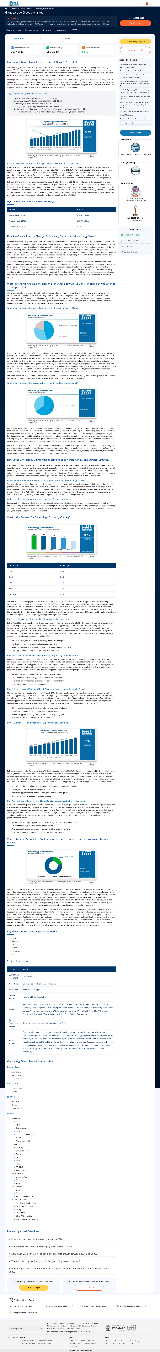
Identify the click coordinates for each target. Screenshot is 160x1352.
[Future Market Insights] (14, 3)
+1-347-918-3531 (86, 1332)
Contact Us (73, 1346)
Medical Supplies (26, 9)
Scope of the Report (126, 115)
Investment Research (28, 1344)
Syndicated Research (27, 1341)
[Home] (7, 9)
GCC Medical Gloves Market (131, 1306)
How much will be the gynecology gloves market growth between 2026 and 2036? (54, 1253)
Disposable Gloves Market (59, 1306)
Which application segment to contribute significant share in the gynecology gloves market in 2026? (59, 1270)
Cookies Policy (110, 1344)
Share (91, 156)
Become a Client (75, 1344)
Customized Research (45, 1341)
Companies (65, 38)
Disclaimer (109, 1341)
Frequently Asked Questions (129, 123)
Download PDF (137, 50)
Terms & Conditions (121, 1341)
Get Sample (35, 1287)
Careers (82, 1341)
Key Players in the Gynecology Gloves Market (134, 111)
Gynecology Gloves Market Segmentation (133, 119)
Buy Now (137, 23)
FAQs (119, 1344)
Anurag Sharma (32, 30)
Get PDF (90, 1287)
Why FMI (91, 1341)
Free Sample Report (137, 41)
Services (22, 1337)
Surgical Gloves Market (22, 1306)
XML (132, 1344)
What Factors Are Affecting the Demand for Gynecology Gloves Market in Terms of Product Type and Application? (135, 83)
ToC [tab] (41, 38)
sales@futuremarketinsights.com (64, 1332)
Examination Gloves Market (96, 1306)
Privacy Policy (134, 1341)
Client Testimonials (90, 1344)
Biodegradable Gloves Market (25, 1312)
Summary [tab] (18, 38)
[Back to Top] (154, 1333)
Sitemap (125, 1344)
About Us (73, 1341)
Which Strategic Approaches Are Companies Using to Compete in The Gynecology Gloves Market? (134, 104)
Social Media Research (45, 1344)
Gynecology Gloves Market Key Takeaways (133, 71)
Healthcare (13, 9)
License (74, 30)
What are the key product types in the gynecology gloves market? (45, 1261)
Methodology (135, 132)
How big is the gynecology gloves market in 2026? (37, 1239)
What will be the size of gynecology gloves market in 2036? (42, 1246)
